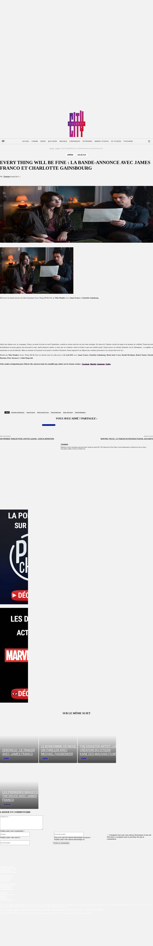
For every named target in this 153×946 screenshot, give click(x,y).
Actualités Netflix (5, 887)
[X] (30, 180)
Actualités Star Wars (6, 889)
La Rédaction (4, 898)
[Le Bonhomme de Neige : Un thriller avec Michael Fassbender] (58, 740)
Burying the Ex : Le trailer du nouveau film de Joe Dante (127, 439)
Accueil (52, 148)
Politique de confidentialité (41, 910)
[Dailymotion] (18, 111)
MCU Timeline (98, 910)
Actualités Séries (5, 870)
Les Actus (82, 154)
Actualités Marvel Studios (8, 884)
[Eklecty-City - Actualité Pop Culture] (76, 124)
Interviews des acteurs (7, 894)
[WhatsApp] (38, 180)
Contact (16, 910)
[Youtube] (22, 111)
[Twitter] (5, 111)
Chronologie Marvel (6, 900)
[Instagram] (14, 111)
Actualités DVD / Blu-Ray (8, 872)
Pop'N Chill (89, 910)
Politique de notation (58, 910)
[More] (47, 180)
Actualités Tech (5, 881)
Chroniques (3, 892)
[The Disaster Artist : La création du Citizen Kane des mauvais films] (97, 740)
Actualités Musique (6, 877)
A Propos (9, 910)
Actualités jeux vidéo (6, 875)
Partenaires (80, 910)
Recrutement (71, 910)
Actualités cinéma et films (8, 868)
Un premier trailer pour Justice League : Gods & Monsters (27, 439)
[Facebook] (1, 111)
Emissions (3, 896)
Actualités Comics (5, 879)
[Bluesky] (10, 111)
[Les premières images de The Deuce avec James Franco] (19, 786)
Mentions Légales (26, 910)
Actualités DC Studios (7, 886)
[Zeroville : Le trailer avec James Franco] (19, 740)
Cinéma (57, 148)
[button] (149, 141)
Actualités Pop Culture (7, 867)
